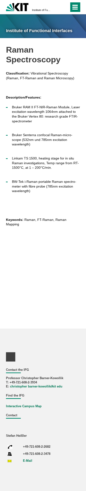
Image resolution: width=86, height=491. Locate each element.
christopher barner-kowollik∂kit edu (36, 386)
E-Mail (27, 460)
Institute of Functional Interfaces (41, 10)
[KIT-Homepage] (17, 6)
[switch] (64, 7)
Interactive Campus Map (24, 406)
